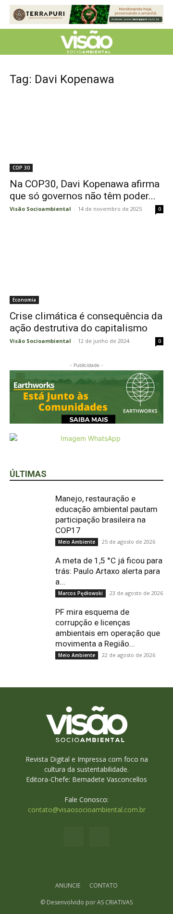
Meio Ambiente (76, 541)
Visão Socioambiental (40, 208)
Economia (24, 299)
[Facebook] (73, 836)
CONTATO (103, 885)
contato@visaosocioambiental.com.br (87, 809)
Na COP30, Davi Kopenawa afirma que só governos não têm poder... (85, 190)
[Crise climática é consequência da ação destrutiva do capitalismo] (86, 266)
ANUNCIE (67, 885)
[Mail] (99, 836)
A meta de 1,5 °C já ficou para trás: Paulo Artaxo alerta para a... (108, 571)
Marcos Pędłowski (80, 593)
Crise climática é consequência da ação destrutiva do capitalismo (86, 322)
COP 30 (21, 167)
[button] (16, 42)
